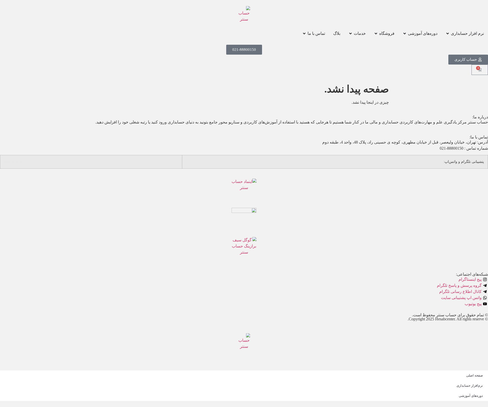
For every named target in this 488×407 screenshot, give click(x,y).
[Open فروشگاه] (376, 33)
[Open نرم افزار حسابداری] (448, 33)
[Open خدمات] (350, 33)
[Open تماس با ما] (304, 33)
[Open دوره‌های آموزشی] (405, 33)
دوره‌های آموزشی (471, 396)
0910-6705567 (14, 162)
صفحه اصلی (474, 375)
